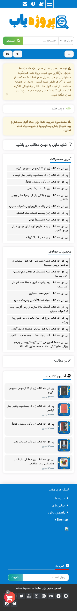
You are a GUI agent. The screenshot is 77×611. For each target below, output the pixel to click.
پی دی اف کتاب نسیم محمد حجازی (48, 294)
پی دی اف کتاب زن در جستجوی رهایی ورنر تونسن (40, 175)
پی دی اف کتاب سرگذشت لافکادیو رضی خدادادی (41, 300)
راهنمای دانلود (56, 512)
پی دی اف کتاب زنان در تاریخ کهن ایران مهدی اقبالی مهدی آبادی (39, 229)
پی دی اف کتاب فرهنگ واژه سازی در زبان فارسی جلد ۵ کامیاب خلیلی (39, 309)
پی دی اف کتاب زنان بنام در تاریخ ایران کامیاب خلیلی (38, 206)
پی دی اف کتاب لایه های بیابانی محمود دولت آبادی (39, 329)
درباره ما (60, 498)
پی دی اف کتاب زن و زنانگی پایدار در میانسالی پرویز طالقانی (39, 197)
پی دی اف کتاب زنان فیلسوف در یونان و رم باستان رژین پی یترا (40, 274)
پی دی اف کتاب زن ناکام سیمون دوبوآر (46, 182)
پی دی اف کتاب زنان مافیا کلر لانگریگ (47, 237)
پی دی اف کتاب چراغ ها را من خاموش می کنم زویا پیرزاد (40, 320)
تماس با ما (58, 505)
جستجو (11, 40)
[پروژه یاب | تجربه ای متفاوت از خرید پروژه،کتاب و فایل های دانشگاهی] (38, 22)
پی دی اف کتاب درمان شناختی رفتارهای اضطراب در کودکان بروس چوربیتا (39, 263)
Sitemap (62, 519)
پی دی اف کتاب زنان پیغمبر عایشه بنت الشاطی (42, 213)
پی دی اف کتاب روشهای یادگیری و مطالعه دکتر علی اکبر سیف (39, 285)
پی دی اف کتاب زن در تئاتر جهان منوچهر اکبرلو (42, 168)
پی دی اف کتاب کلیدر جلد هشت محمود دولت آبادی (39, 336)
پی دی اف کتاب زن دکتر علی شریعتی (47, 189)
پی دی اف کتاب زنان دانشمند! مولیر (48, 220)
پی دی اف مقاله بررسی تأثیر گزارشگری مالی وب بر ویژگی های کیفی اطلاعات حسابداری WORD (41, 344)
